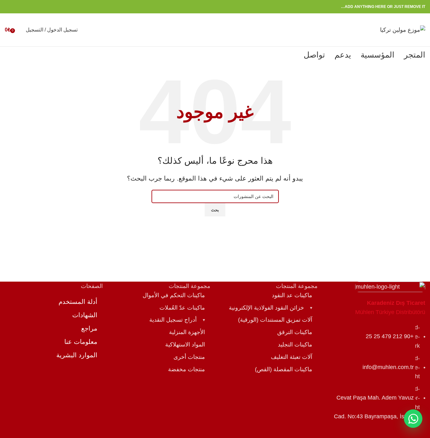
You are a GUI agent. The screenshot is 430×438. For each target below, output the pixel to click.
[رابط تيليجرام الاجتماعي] (8, 7)
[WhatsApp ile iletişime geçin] (413, 418)
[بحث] (19, 30)
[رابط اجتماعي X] (31, 7)
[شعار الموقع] (402, 29)
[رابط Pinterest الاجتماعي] (24, 7)
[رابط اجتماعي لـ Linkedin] (16, 7)
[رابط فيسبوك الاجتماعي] (39, 7)
